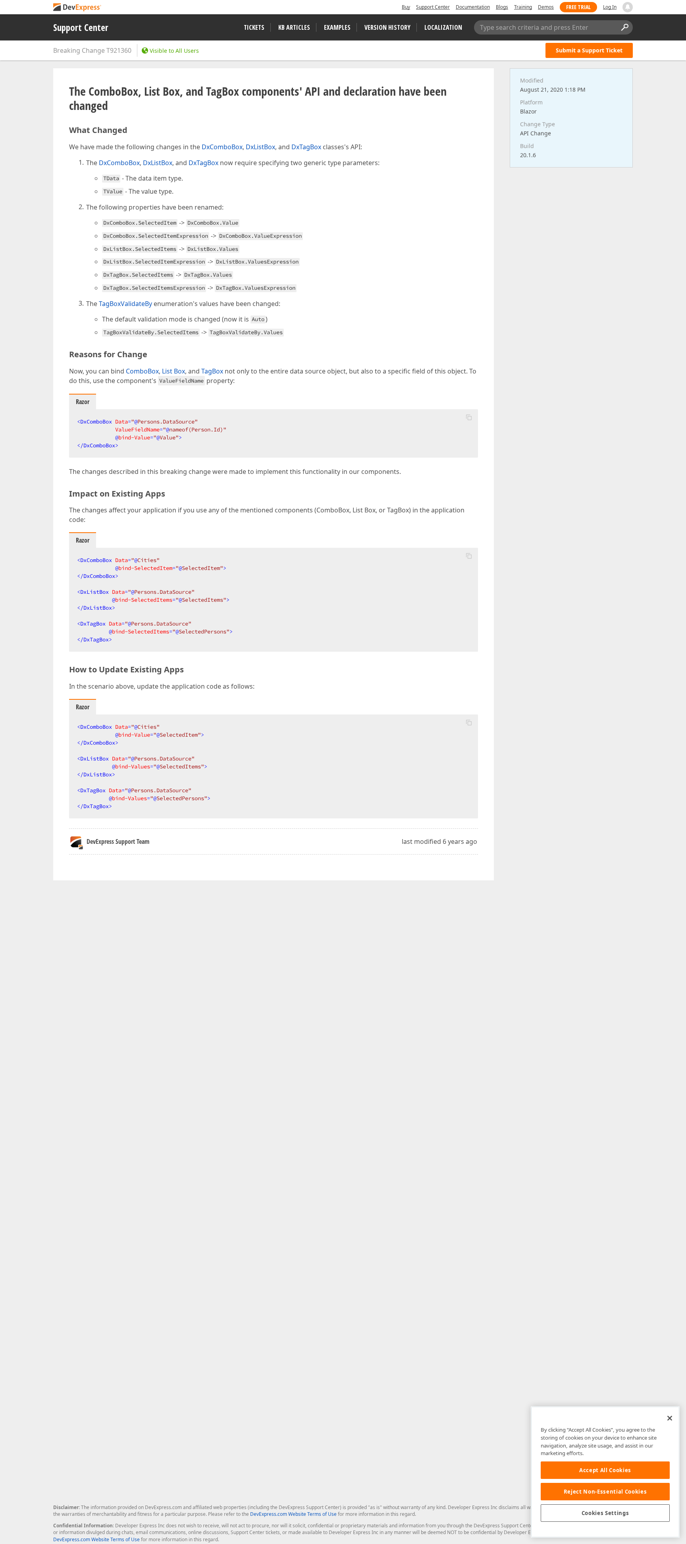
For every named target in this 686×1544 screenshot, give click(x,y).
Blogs (502, 7)
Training (523, 7)
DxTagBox (306, 146)
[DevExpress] (77, 7)
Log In (610, 7)
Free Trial (578, 7)
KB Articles (294, 27)
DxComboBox (222, 146)
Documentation (473, 7)
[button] (469, 417)
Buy (406, 7)
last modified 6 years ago (439, 841)
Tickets (254, 27)
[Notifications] (627, 7)
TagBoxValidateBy (125, 303)
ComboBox (142, 371)
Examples (337, 27)
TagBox (212, 371)
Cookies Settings (605, 1513)
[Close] (669, 1418)
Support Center (433, 7)
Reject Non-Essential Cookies (605, 1491)
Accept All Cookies (605, 1470)
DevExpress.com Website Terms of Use (293, 1514)
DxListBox (260, 146)
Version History (387, 27)
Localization (443, 27)
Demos (546, 7)
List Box (173, 371)
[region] (605, 1472)
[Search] (624, 27)
